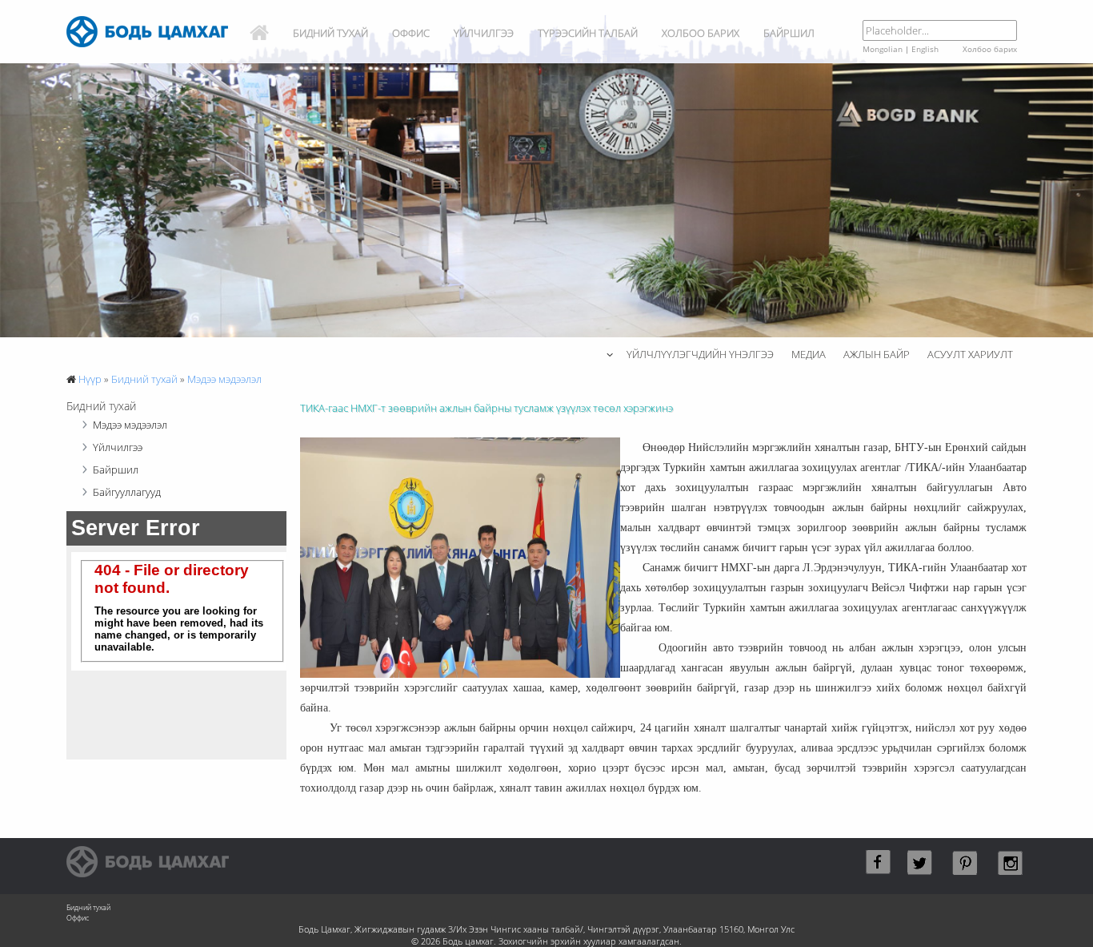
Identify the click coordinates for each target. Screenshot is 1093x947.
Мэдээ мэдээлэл (224, 379)
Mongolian (883, 48)
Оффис (411, 33)
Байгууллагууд (127, 492)
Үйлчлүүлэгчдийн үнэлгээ (700, 354)
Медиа (808, 354)
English (925, 48)
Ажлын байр (876, 354)
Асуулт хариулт (970, 354)
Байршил (789, 33)
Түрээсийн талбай (588, 33)
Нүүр (90, 379)
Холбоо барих (700, 33)
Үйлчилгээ (484, 33)
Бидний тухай (330, 33)
